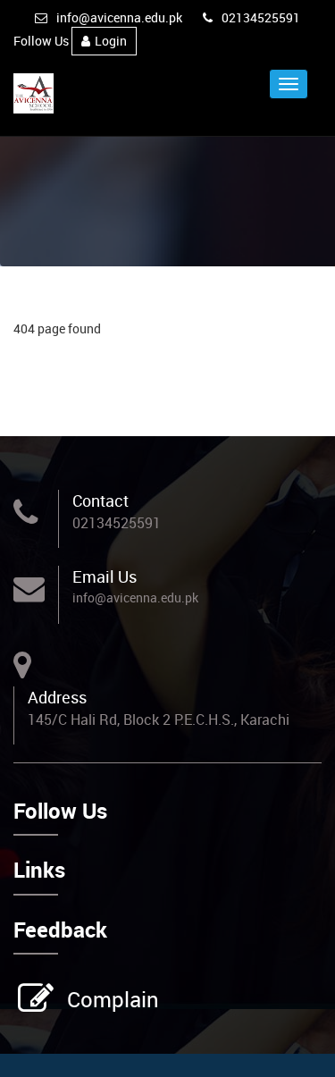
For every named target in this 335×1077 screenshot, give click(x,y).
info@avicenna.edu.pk (119, 17)
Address (57, 697)
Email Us (104, 576)
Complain (113, 999)
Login (111, 40)
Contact (100, 500)
